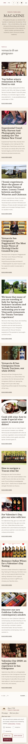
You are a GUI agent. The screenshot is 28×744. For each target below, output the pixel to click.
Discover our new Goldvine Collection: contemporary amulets (14, 612)
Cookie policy (11, 723)
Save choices (18, 735)
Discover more (7, 103)
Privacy (18, 723)
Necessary (8, 727)
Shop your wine (6, 716)
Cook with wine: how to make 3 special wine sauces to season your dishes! (14, 421)
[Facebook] (13, 2)
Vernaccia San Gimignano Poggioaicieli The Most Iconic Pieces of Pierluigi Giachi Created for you (14, 244)
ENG (5, 2)
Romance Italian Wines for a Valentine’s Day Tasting (14, 563)
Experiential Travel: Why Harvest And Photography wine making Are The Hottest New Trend (12, 133)
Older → (23, 695)
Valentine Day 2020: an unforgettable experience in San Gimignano (14, 665)
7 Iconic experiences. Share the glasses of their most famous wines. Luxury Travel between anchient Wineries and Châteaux (14, 188)
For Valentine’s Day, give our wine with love (14, 515)
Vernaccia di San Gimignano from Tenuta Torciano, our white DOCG (13, 367)
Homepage (5, 713)
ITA (9, 2)
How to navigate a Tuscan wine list (11, 469)
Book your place (14, 713)
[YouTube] (21, 2)
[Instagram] (17, 2)
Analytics (17, 727)
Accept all (7, 739)
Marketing (8, 731)
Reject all (7, 735)
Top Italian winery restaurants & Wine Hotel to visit (12, 82)
